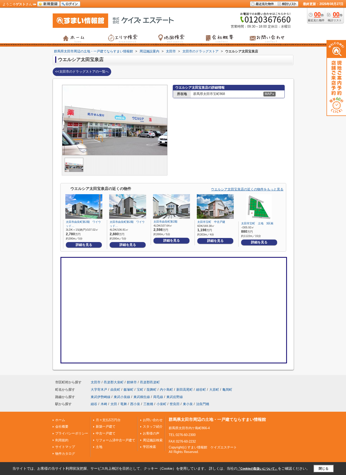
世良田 (175, 404)
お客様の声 (151, 433)
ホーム (60, 420)
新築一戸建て (106, 426)
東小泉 (188, 404)
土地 (99, 447)
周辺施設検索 (153, 440)
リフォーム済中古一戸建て (115, 440)
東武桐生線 (141, 397)
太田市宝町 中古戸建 (211, 221)
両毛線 (158, 397)
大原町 (214, 389)
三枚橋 (148, 404)
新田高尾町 (184, 389)
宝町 (140, 389)
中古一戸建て (106, 433)
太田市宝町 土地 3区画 (257, 223)
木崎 (104, 404)
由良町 (115, 389)
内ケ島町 (166, 389)
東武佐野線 (174, 397)
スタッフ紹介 (153, 426)
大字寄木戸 (99, 389)
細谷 (94, 404)
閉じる (324, 468)
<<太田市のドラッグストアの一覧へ (82, 71)
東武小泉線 (122, 397)
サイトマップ (65, 447)
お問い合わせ (153, 420)
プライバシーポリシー (71, 433)
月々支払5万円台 (108, 420)
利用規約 (61, 440)
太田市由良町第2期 (166, 221)
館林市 (132, 382)
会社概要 (61, 426)
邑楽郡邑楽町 (150, 382)
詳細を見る (84, 245)
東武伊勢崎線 (100, 397)
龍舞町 (152, 389)
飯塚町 (128, 389)
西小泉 (135, 404)
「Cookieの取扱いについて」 (257, 468)
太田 (113, 404)
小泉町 (161, 404)
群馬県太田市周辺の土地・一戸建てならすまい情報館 (217, 419)
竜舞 (123, 404)
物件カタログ (65, 454)
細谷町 (201, 389)
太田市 (96, 382)
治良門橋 (202, 404)
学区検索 (149, 447)
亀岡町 (227, 389)
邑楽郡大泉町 (114, 382)
